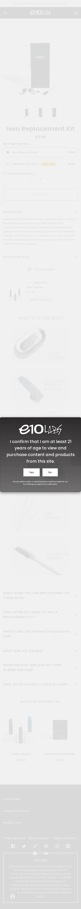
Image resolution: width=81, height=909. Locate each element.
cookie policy (52, 484)
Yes (31, 472)
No (50, 472)
